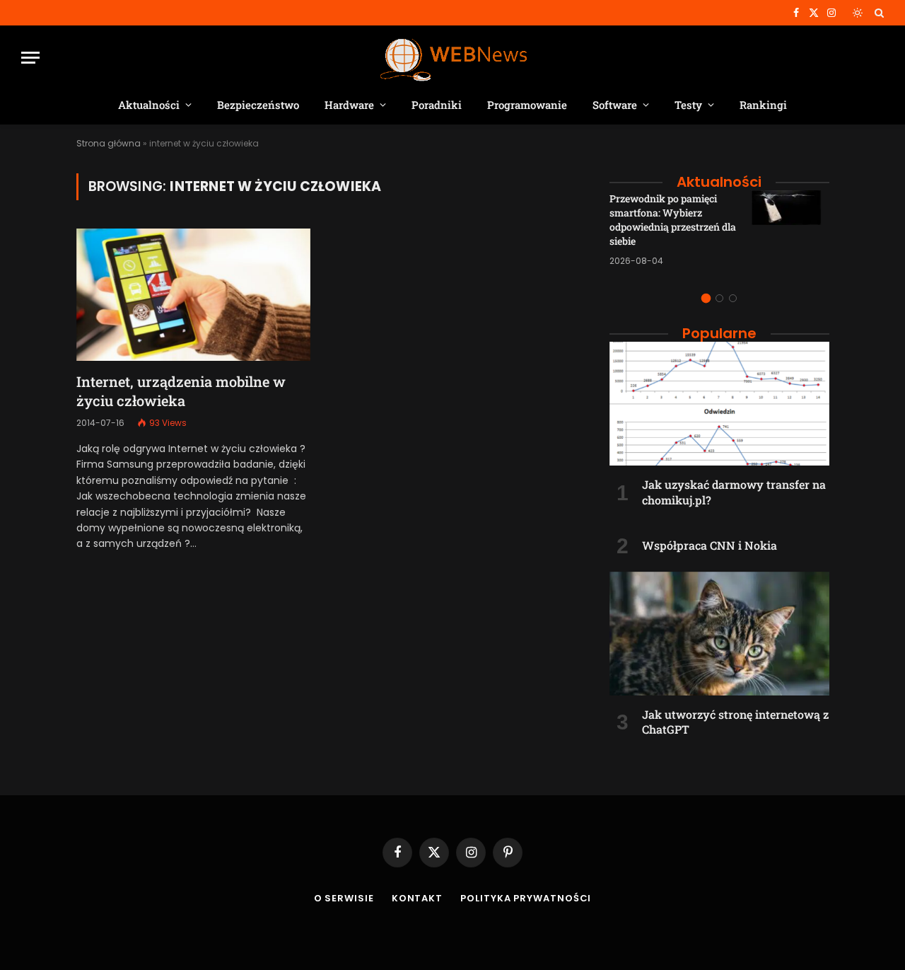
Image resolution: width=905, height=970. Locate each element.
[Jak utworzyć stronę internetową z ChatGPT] (719, 633)
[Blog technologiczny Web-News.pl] (453, 57)
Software (614, 105)
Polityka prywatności (525, 898)
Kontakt (417, 898)
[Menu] (30, 58)
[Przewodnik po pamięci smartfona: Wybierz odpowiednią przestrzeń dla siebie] (790, 229)
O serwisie (344, 898)
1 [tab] (706, 298)
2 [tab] (719, 298)
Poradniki (436, 105)
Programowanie (527, 105)
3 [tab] (733, 298)
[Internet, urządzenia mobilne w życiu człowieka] (193, 294)
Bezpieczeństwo (258, 105)
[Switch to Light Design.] (857, 13)
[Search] (878, 12)
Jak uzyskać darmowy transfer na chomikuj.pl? (734, 492)
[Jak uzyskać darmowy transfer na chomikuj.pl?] (719, 404)
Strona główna (108, 143)
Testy (688, 105)
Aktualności (149, 105)
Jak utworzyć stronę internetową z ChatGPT (735, 722)
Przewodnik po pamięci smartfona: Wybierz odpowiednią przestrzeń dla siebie (672, 220)
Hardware (349, 105)
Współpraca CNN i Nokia (709, 545)
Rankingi (763, 105)
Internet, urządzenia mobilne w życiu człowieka (181, 391)
